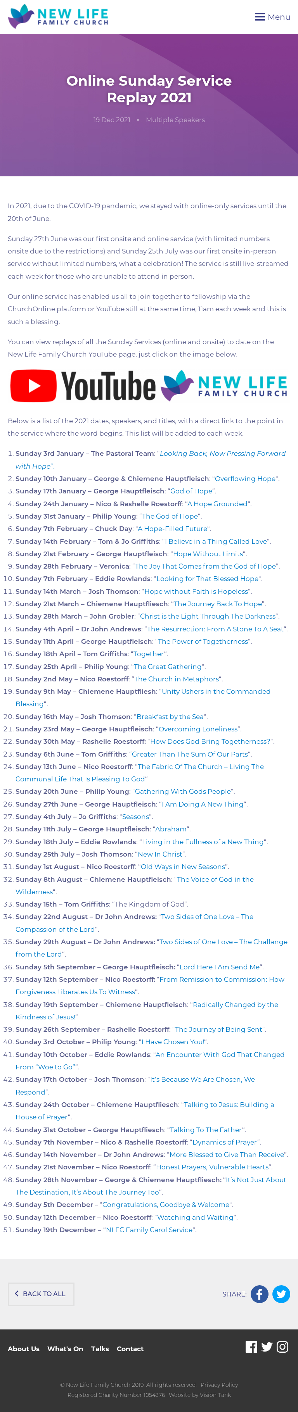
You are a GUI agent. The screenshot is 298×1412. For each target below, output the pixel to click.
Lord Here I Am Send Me (220, 967)
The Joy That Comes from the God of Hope (205, 566)
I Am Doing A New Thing (203, 804)
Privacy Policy (219, 1384)
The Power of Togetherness (203, 641)
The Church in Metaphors (176, 679)
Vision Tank (215, 1394)
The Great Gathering (168, 667)
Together (148, 654)
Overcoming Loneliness (198, 729)
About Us (24, 1349)
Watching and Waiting (195, 1217)
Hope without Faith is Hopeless (196, 591)
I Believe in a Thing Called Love (216, 541)
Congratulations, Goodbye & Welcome (165, 1205)
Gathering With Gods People (183, 791)
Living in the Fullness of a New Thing (203, 842)
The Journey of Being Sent (218, 1029)
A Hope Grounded (217, 504)
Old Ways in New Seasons (183, 867)
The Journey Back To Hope (218, 604)
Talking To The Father (206, 1130)
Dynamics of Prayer (224, 1142)
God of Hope (191, 491)
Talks (100, 1349)
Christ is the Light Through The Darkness (207, 616)
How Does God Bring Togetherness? (210, 741)
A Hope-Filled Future (172, 529)
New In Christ (160, 854)
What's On (65, 1349)
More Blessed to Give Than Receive (227, 1155)
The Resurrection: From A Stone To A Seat (215, 629)
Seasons (135, 817)
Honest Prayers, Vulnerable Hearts (212, 1167)
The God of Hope (170, 516)
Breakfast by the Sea (170, 717)
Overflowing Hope (245, 479)
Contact (130, 1349)
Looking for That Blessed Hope (207, 579)
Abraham (171, 829)
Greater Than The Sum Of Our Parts (190, 754)
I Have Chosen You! (173, 1042)
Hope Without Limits (208, 554)
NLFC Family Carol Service (149, 1230)
